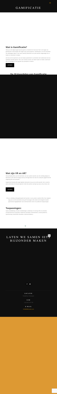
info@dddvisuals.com (28, 309)
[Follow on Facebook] (27, 284)
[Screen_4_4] (28, 43)
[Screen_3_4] (28, 170)
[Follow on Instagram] (30, 284)
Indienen (28, 278)
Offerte (9, 65)
